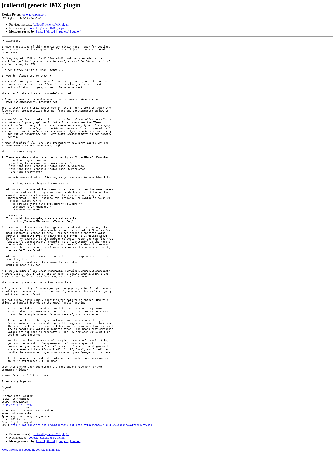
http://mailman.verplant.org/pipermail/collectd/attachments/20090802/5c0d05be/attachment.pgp (81, 425)
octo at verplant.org (34, 14)
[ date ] (40, 31)
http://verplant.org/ (17, 404)
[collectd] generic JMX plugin (51, 24)
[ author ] (75, 31)
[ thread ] (51, 31)
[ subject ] (63, 31)
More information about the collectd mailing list (31, 449)
